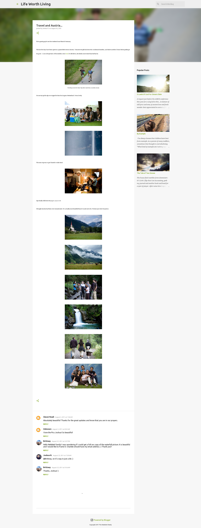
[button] (37, 33)
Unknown (47, 429)
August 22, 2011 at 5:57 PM (61, 441)
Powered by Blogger (102, 520)
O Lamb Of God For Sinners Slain (149, 94)
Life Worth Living (36, 4)
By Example (141, 134)
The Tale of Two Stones (146, 173)
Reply (45, 424)
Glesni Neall (48, 417)
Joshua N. (47, 455)
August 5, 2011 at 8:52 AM (61, 429)
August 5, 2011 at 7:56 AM (63, 417)
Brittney (47, 441)
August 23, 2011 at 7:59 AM (62, 455)
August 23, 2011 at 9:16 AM (61, 467)
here (67, 53)
